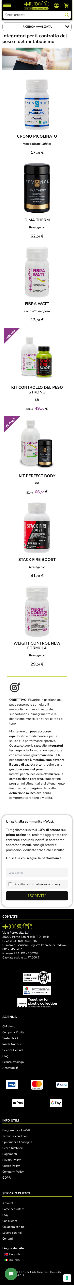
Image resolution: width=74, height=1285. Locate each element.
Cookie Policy (11, 1166)
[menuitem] (12, 1254)
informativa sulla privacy (44, 884)
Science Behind (12, 1050)
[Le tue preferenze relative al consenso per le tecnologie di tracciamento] (67, 1278)
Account (7, 1203)
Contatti (7, 1239)
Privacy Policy (11, 1160)
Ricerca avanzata (37, 27)
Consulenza (10, 1221)
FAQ (5, 1215)
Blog (5, 1056)
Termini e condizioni (15, 1136)
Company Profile (13, 1032)
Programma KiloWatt (16, 1130)
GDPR (6, 1178)
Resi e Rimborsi (12, 1148)
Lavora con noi (12, 1233)
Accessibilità (10, 1068)
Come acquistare (13, 1209)
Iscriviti (37, 895)
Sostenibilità (10, 1038)
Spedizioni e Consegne (17, 1142)
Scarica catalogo (13, 1062)
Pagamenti (9, 1154)
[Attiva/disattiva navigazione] (7, 5)
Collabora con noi (13, 1227)
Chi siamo (8, 1026)
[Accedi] (56, 5)
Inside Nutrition (12, 1044)
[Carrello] (66, 5)
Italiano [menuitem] (14, 1260)
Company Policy (13, 1172)
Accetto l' (38, 884)
